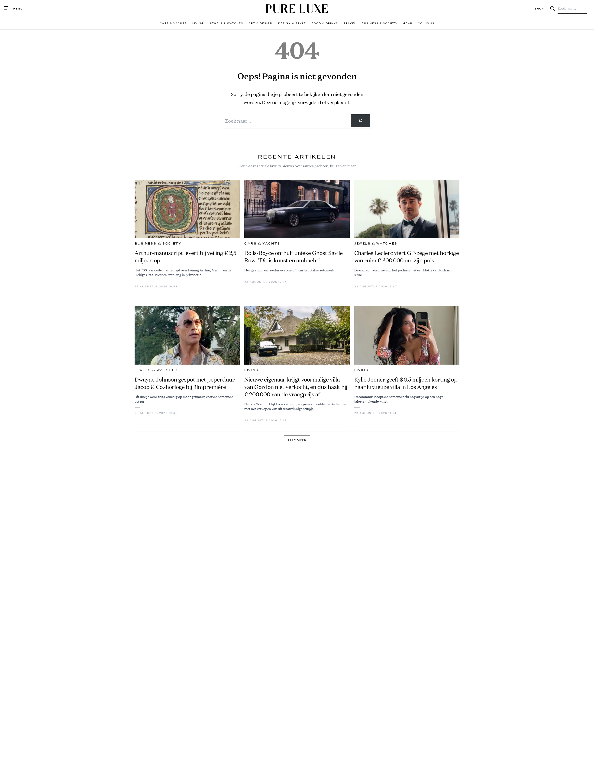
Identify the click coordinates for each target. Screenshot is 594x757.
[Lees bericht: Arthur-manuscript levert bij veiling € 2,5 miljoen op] (187, 209)
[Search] (360, 120)
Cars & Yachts (262, 243)
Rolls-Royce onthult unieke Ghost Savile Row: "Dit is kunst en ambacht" (293, 256)
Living (251, 370)
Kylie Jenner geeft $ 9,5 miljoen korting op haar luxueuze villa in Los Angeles (406, 383)
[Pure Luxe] (297, 9)
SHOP (539, 8)
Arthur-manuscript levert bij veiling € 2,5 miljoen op (185, 256)
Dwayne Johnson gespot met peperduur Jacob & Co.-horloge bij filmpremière (185, 383)
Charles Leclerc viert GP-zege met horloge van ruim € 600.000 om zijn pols (406, 256)
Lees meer (297, 440)
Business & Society (158, 243)
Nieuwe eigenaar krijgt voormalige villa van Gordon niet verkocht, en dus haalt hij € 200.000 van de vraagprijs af (295, 387)
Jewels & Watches (375, 243)
